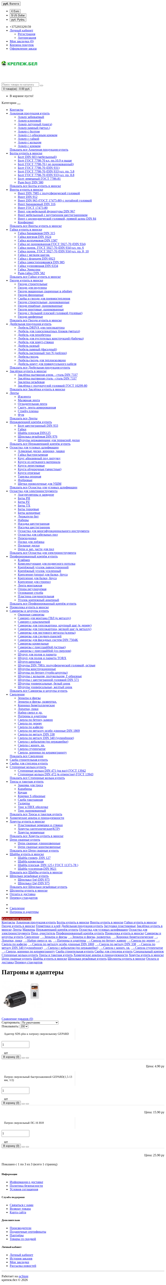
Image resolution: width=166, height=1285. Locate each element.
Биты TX (24, 505)
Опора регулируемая (32, 589)
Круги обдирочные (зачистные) (39, 469)
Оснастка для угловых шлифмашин (34, 447)
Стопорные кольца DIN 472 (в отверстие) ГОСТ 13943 (55, 774)
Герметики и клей (48, 926)
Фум (21, 414)
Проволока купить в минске (29, 607)
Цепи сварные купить (25, 839)
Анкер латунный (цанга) (35, 124)
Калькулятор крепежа (16, 918)
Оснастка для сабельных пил (38, 534)
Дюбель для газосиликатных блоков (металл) (49, 331)
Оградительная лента (32, 404)
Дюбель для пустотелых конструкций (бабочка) (51, 338)
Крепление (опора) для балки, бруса (43, 574)
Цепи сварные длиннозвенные (39, 843)
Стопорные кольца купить (28, 767)
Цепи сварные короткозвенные (39, 847)
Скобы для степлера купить (29, 763)
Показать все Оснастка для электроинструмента (43, 552)
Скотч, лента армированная (37, 407)
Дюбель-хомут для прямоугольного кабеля (47, 364)
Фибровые (25, 480)
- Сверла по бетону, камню (106, 940)
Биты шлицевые (29, 512)
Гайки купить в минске (26, 229)
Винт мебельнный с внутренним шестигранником (52, 215)
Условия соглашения (24, 1189)
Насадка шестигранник (34, 527)
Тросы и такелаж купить (27, 781)
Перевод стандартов (24, 897)
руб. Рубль (18, 19)
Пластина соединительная (36, 596)
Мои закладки (19, 1262)
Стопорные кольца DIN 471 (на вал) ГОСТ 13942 (52, 770)
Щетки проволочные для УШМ (39, 483)
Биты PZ (24, 502)
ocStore (23, 1276)
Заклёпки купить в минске (28, 371)
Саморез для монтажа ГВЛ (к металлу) (44, 618)
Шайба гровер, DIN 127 (34, 857)
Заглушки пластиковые (120, 926)
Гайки (22, 429)
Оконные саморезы (31, 614)
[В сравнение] (27, 1057)
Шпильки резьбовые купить (29, 876)
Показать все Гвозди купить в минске (36, 320)
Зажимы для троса (30, 785)
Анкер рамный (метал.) (34, 128)
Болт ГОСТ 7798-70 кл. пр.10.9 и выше (45, 160)
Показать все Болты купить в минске (35, 186)
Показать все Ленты (23, 418)
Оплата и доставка (22, 894)
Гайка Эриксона (29, 269)
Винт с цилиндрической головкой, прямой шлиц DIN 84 (57, 218)
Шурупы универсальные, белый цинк (44, 683)
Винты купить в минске (26, 189)
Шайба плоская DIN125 (34, 433)
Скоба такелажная (30, 799)
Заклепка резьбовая (31, 382)
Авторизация (27, 37)
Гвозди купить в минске (26, 280)
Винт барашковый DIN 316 (36, 204)
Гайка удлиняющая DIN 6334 (38, 266)
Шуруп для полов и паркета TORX (42, 658)
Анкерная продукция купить (30, 113)
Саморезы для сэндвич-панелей (40, 636)
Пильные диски (29, 545)
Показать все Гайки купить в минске (35, 276)
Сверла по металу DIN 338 (36, 734)
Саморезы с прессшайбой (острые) (42, 647)
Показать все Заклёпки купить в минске (37, 389)
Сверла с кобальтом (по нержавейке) (43, 741)
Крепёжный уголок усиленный (39, 571)
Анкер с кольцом (29, 142)
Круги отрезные (29, 473)
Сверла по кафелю (30, 727)
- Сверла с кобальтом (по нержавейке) (71, 947)
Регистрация (26, 34)
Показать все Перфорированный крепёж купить (43, 603)
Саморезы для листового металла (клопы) (47, 632)
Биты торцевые (28, 509)
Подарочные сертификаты (28, 1231)
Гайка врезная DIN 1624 (34, 236)
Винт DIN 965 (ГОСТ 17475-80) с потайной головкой (55, 200)
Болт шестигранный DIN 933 (38, 425)
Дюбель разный (28, 345)
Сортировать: (11, 1022)
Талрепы (24, 803)
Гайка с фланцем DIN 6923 (36, 258)
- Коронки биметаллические (132, 937)
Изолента (24, 396)
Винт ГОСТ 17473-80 (33, 207)
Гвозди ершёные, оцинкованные (40, 305)
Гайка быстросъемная (33, 454)
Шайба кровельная (31, 861)
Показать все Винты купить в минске (36, 226)
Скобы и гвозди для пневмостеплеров (44, 298)
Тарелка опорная (29, 476)
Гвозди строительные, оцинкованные (43, 302)
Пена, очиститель (43, 933)
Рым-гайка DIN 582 (31, 273)
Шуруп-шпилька (29, 661)
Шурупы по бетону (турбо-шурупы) (43, 672)
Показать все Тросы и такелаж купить (36, 814)
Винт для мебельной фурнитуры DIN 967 (46, 211)
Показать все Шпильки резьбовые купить (38, 887)
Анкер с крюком (29, 146)
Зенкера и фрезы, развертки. (37, 701)
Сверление (17, 694)
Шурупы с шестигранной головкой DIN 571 (48, 680)
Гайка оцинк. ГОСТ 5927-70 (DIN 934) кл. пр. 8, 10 (53, 251)
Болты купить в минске (26, 153)
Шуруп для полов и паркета (37, 654)
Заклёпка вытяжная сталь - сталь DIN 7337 (47, 378)
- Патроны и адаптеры (69, 940)
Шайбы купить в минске (27, 854)
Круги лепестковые (31, 465)
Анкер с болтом (29, 131)
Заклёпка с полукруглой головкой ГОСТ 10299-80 (52, 385)
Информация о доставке (26, 1182)
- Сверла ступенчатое (147, 947)
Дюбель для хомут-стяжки (36, 342)
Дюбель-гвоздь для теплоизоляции (42, 360)
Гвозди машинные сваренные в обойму (45, 291)
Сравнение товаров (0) (17, 1018)
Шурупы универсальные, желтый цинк (45, 687)
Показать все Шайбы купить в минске (36, 872)
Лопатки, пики (28, 709)
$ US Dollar (18, 15)
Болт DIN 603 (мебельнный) (37, 157)
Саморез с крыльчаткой (34, 621)
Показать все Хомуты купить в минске (36, 836)
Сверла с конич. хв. (31, 745)
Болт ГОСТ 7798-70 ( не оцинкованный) (46, 164)
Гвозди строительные (32, 284)
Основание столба (30, 592)
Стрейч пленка (28, 411)
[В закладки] (23, 1057)
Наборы (23, 520)
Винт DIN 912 (27, 197)
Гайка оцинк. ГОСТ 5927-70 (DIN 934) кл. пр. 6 (51, 247)
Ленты (14, 393)
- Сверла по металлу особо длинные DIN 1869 (61, 944)
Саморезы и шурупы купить (29, 611)
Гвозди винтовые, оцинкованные (41, 309)
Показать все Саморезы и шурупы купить (38, 690)
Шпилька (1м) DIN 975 (34, 879)
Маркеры (28, 929)
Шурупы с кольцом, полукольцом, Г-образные (50, 676)
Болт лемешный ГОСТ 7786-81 (39, 178)
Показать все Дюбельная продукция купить (40, 367)
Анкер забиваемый (31, 117)
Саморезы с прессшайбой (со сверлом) (44, 650)
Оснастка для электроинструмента (33, 491)
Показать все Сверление (26, 756)
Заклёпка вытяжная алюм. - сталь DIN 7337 (48, 374)
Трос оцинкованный (32, 810)
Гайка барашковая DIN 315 (36, 233)
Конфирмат (26, 222)
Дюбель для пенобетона (34, 335)
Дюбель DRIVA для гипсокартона (41, 327)
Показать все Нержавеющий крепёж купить (40, 443)
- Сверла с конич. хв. (114, 947)
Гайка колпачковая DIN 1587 (37, 240)
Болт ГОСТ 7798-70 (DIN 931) (39, 167)
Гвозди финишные (31, 295)
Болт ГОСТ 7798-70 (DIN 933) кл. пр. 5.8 (46, 171)
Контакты (16, 109)
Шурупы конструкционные (37, 669)
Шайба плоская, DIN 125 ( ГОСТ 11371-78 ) (48, 865)
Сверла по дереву (30, 723)
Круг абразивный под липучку (39, 458)
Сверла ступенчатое (32, 749)
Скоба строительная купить (29, 759)
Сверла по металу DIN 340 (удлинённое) (46, 738)
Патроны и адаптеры (32, 716)
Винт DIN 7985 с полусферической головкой (49, 193)
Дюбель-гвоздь (28, 356)
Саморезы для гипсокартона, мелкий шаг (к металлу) (54, 629)
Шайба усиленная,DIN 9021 (37, 868)
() (11, 1056)
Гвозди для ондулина (32, 287)
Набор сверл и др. (30, 712)
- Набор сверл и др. (37, 940)
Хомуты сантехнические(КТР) (39, 828)
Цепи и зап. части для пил (36, 549)
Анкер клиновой (29, 120)
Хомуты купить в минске (27, 821)
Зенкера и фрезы (29, 698)
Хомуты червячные (31, 832)
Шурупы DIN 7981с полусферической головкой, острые (56, 665)
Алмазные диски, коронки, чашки (41, 451)
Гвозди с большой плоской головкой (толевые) (50, 313)
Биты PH (24, 498)
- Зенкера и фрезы (53, 937)
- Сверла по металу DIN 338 (115, 944)
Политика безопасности (26, 1185)
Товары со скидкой (23, 1239)
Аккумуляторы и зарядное (36, 494)
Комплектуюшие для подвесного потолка (46, 563)
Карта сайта (18, 1212)
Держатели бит (28, 516)
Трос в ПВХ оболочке (33, 807)
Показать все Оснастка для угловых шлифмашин (43, 487)
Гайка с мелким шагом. (34, 255)
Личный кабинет (21, 1255)
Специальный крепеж (148, 951)
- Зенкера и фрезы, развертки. (89, 937)
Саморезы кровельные (33, 643)
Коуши (22, 792)
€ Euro (15, 11)
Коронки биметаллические (36, 705)
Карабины (25, 788)
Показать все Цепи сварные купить (34, 850)
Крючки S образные (31, 796)
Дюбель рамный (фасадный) (37, 349)
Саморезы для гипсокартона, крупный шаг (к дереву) (55, 625)
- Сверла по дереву (141, 940)
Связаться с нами (21, 1205)
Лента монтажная (30, 585)
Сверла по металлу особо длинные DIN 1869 (49, 730)
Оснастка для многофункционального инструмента (53, 531)
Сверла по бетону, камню (35, 719)
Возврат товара (20, 1208)
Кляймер (24, 560)
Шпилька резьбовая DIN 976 (37, 436)
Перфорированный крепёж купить (34, 556)
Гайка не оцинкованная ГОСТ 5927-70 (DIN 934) (52, 244)
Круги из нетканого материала (39, 462)
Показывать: (10, 1026)
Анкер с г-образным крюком (37, 135)
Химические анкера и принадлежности (37, 818)
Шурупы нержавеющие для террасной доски (49, 440)
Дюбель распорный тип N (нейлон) (42, 353)
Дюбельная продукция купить (30, 324)
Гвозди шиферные (30, 316)
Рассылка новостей (23, 1265)
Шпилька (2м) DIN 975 (34, 883)
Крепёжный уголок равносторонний (43, 567)
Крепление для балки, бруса (37, 578)
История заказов (21, 1258)
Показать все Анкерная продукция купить (39, 149)
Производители (20, 1228)
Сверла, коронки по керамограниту (42, 752)
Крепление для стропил (34, 581)
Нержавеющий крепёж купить (31, 422)
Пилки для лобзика (31, 542)
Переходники (27, 538)
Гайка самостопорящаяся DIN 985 (41, 262)
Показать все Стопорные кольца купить (37, 778)
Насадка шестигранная (33, 523)
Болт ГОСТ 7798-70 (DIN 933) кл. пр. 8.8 (46, 175)
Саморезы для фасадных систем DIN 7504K (48, 640)
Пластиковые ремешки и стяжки (40, 825)
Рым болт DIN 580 (30, 182)
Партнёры (17, 1235)
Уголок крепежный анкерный (38, 600)
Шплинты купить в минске (29, 890)
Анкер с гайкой (28, 138)
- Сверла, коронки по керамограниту (28, 951)
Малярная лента (29, 400)
